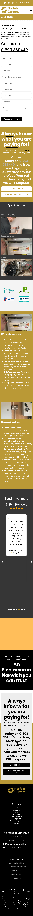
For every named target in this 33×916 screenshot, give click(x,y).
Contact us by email (17, 840)
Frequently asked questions (16, 867)
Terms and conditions (16, 863)
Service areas (16, 878)
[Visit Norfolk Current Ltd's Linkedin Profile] (12, 3)
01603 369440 (23, 3)
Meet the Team (16, 874)
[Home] (10, 10)
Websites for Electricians (16, 909)
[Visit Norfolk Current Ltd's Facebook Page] (5, 3)
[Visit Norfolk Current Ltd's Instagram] (9, 3)
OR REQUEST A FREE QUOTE (17, 194)
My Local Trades (24, 907)
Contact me (16, 871)
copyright (23, 903)
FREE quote (24, 150)
